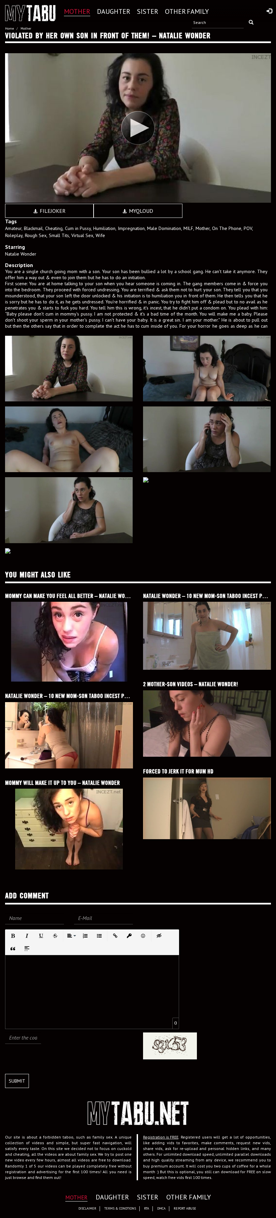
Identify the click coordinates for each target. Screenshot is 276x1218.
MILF (188, 228)
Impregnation (131, 228)
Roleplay (14, 235)
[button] (12, 935)
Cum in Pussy (78, 228)
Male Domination (164, 228)
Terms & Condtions (120, 1208)
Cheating (54, 228)
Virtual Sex (82, 235)
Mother (203, 228)
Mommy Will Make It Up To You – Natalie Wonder (62, 782)
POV (248, 228)
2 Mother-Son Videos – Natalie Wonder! (190, 684)
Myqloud (140, 210)
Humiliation (104, 228)
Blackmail (33, 228)
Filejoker (52, 210)
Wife (100, 235)
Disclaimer (87, 1208)
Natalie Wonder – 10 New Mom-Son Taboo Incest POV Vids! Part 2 (82, 695)
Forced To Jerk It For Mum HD (178, 771)
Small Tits (59, 235)
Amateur (13, 228)
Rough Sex (35, 235)
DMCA (161, 1208)
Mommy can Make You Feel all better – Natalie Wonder (71, 595)
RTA (146, 1208)
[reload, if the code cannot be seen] (170, 1045)
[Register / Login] (269, 11)
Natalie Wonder (20, 254)
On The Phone (226, 228)
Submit (17, 1081)
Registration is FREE (160, 1137)
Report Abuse (185, 1208)
